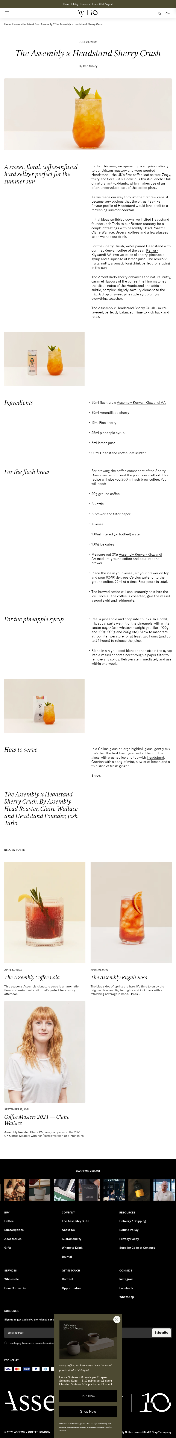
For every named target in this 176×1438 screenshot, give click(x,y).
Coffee (9, 1221)
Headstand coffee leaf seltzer (123, 453)
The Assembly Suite (75, 1221)
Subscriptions (14, 1230)
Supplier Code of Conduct (137, 1248)
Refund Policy (128, 1230)
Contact (67, 1279)
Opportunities (71, 1288)
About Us (68, 1230)
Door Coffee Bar (15, 1288)
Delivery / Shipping (132, 1221)
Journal (67, 1257)
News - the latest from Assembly (33, 24)
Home (7, 24)
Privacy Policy (129, 1239)
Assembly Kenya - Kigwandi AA (141, 402)
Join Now (88, 1396)
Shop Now (88, 1411)
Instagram (126, 1279)
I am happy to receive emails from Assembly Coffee (39, 1343)
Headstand (100, 175)
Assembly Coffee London (32, 1432)
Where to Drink (72, 1248)
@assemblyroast (88, 1171)
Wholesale (11, 1279)
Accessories (12, 1239)
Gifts (7, 1248)
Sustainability (71, 1239)
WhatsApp (126, 1297)
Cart (168, 13)
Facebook (126, 1288)
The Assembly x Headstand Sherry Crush (78, 24)
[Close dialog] (117, 1319)
